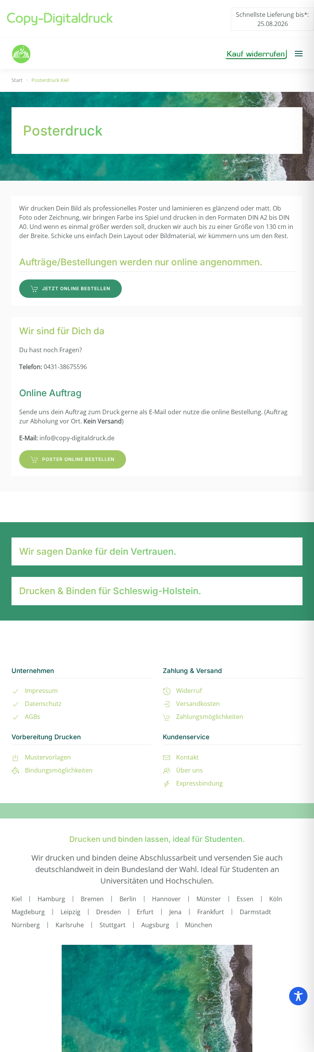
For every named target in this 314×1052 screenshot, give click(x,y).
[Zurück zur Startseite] (21, 53)
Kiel (16, 899)
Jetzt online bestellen (76, 288)
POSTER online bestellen (78, 459)
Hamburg (51, 899)
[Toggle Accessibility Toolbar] (298, 996)
